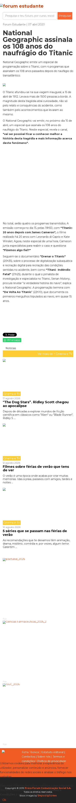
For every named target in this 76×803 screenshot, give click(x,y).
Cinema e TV (64, 353)
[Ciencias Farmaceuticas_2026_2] (38, 650)
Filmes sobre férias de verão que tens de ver (36, 468)
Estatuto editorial (52, 752)
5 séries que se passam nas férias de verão (35, 533)
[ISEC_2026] (38, 712)
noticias (10, 348)
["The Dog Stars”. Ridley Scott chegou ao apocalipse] (38, 377)
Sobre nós (43, 756)
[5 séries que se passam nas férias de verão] (38, 506)
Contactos (28, 756)
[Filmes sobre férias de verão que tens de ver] (38, 442)
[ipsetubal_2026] (38, 587)
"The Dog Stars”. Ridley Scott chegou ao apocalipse (36, 404)
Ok (4, 800)
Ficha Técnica (30, 752)
